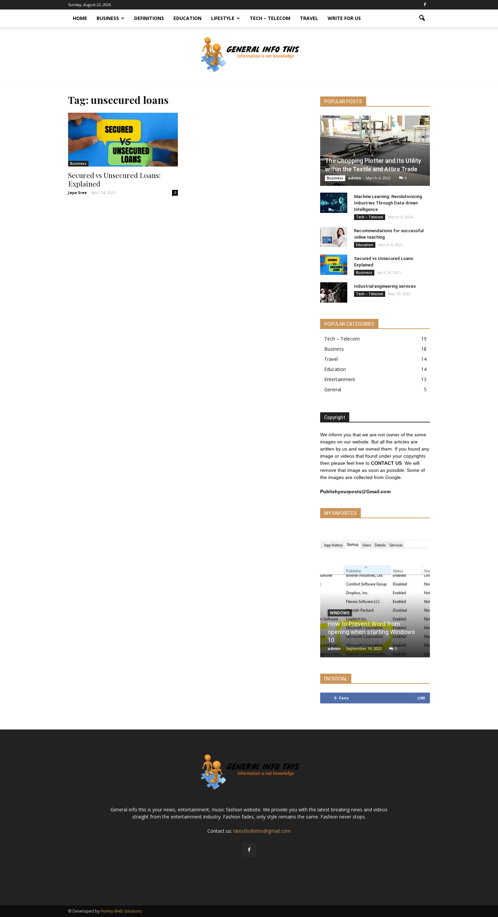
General (332, 389)
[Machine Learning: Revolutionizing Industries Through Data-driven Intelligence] (333, 203)
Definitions (149, 18)
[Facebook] (425, 4)
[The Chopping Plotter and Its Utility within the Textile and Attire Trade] (375, 150)
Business (108, 18)
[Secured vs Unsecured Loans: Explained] (123, 140)
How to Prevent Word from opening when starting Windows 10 (371, 631)
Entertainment (339, 379)
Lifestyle (222, 18)
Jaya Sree (77, 192)
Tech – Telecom (270, 18)
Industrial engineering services (385, 286)
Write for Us (344, 18)
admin (354, 177)
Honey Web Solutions (121, 911)
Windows (340, 613)
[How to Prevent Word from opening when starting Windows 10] (375, 594)
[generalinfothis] (249, 54)
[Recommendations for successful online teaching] (333, 237)
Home (80, 18)
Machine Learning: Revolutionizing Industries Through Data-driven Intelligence (388, 203)
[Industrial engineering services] (333, 292)
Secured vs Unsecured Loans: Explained (114, 179)
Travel (309, 18)
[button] (422, 18)
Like (421, 697)
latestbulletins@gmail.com (262, 831)
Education (187, 18)
